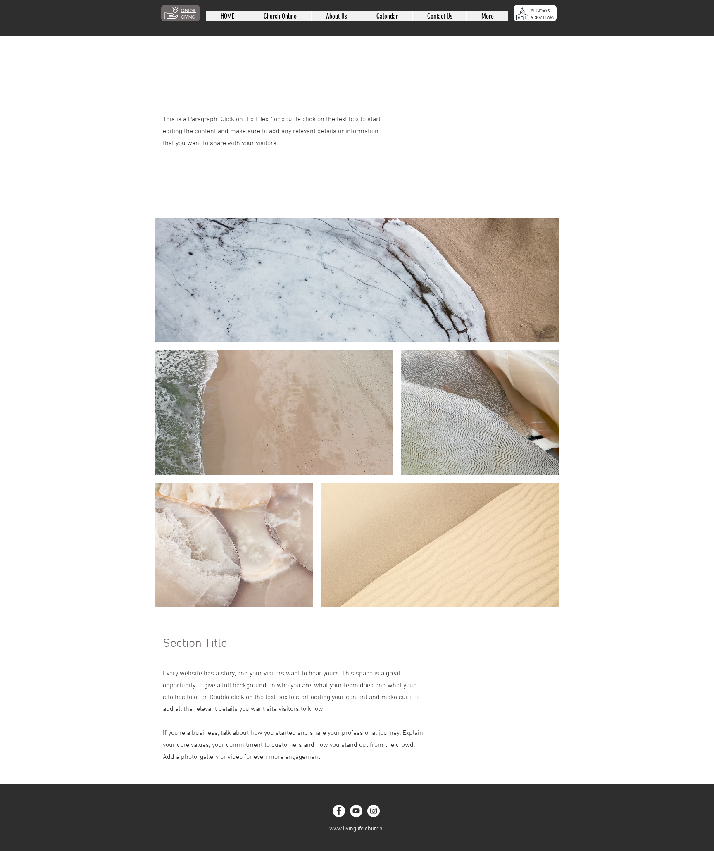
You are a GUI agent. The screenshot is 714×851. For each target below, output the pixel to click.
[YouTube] (356, 811)
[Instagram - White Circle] (373, 811)
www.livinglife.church (356, 828)
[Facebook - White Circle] (339, 811)
